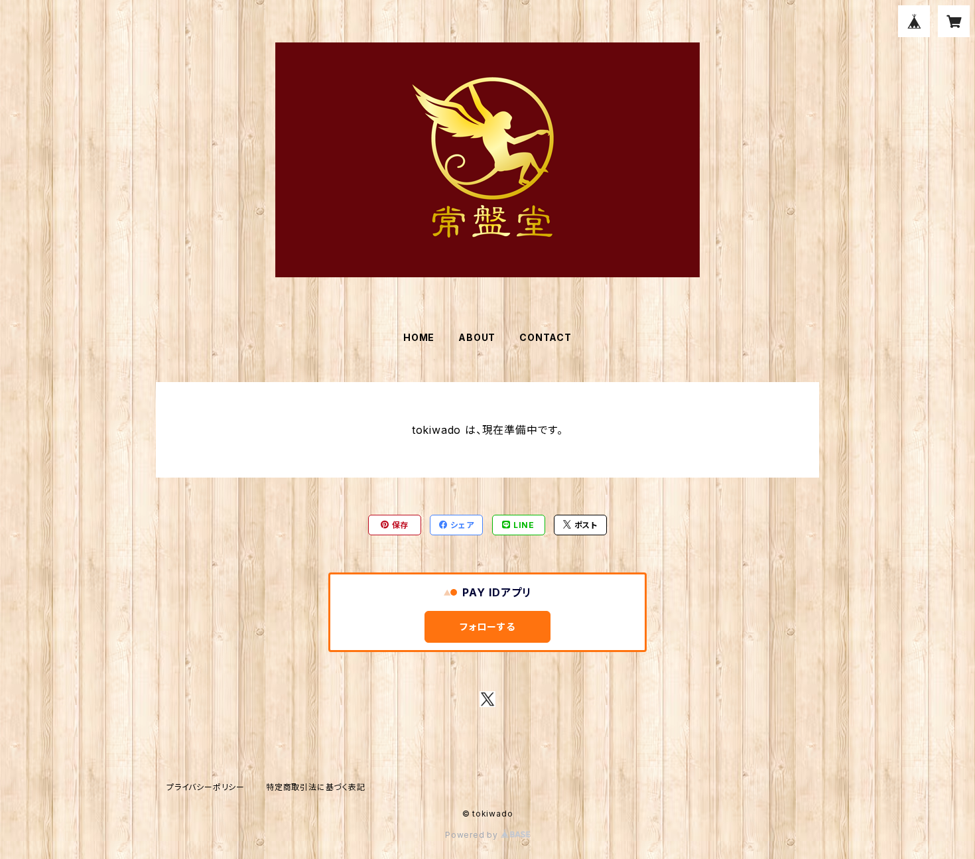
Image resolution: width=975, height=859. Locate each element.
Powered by (473, 835)
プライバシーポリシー (205, 787)
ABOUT (476, 337)
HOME (418, 337)
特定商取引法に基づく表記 (315, 787)
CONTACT (545, 337)
